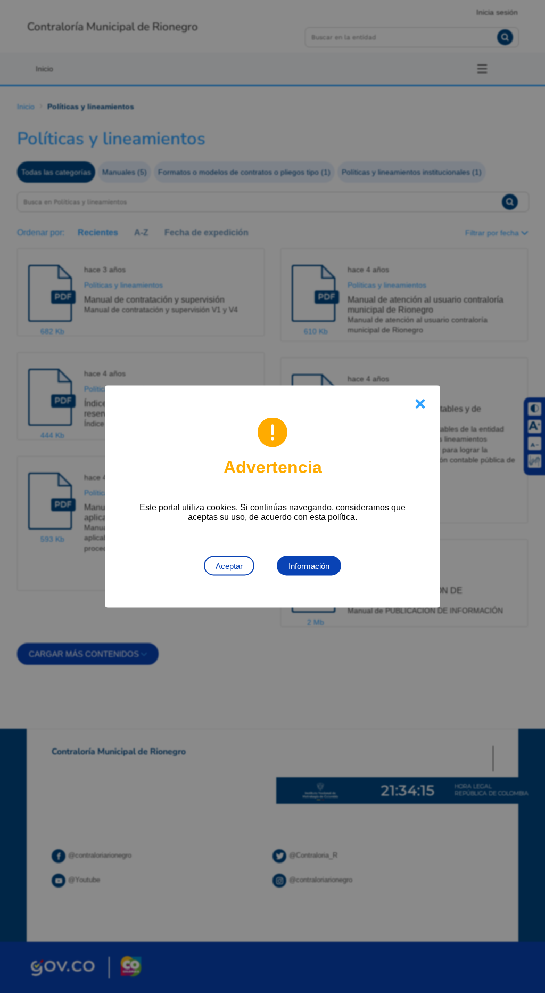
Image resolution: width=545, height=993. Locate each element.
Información (308, 566)
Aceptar (229, 566)
